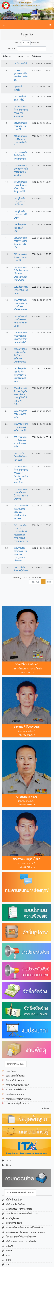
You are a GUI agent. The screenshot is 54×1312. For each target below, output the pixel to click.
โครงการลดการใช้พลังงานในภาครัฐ (21, 1237)
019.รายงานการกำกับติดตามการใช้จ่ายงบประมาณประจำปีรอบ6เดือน (21, 273)
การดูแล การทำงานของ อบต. (18, 1099)
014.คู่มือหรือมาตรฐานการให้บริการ (20, 215)
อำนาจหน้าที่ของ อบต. (15, 1081)
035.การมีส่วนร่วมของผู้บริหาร (21, 569)
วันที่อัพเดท (36, 57)
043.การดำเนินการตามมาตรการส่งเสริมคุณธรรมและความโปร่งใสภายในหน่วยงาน (21, 533)
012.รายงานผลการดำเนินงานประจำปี (20, 126)
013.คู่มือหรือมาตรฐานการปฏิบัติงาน (19, 201)
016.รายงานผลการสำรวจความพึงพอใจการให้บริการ (20, 243)
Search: (12, 49)
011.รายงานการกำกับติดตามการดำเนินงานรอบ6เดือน (21, 111)
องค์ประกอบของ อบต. (15, 1094)
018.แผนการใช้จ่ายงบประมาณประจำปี (20, 257)
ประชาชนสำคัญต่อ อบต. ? (17, 1104)
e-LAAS (9, 1246)
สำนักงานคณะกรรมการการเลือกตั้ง (21, 1242)
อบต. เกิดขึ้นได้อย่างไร (15, 1076)
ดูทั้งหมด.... (47, 1108)
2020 (8, 1165)
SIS (7, 1265)
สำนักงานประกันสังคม (15, 1204)
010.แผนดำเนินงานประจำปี (20, 98)
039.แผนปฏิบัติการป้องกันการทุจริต (20, 414)
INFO (8, 1260)
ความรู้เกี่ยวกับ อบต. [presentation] (15, 1064)
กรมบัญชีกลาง (12, 1218)
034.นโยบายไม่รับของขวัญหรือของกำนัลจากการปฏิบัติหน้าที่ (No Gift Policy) (20, 396)
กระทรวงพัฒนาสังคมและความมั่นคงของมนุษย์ (26, 1232)
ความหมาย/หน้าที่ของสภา (17, 1090)
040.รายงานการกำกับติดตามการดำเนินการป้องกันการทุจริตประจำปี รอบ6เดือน (21, 475)
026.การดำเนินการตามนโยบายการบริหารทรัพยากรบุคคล (20, 305)
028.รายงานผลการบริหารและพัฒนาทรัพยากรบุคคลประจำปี (20, 337)
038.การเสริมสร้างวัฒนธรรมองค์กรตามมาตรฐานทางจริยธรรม (20, 554)
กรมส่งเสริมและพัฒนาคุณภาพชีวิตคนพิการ (24, 1228)
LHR (8, 1255)
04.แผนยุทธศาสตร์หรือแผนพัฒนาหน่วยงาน (21, 75)
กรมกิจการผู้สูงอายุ (14, 1223)
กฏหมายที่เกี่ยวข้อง (18, 88)
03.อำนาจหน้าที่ (20, 64)
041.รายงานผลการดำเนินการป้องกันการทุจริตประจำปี (21, 494)
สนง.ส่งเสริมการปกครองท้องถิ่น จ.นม (22, 1214)
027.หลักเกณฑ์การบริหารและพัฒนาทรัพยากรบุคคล (20, 321)
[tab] (15, 1064)
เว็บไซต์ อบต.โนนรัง (14, 1200)
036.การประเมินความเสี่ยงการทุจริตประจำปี (21, 427)
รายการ (20, 57)
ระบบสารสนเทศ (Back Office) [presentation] (20, 1193)
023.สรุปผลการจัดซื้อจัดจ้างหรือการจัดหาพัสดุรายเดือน (21, 170)
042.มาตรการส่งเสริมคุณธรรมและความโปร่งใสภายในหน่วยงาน (21, 512)
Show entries (27, 43)
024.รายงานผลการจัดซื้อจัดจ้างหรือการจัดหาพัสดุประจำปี (21, 187)
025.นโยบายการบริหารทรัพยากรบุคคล (21, 290)
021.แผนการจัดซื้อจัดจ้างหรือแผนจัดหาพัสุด (20, 156)
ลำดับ (5, 57)
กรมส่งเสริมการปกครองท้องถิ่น (19, 1209)
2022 (8, 1161)
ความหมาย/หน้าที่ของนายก (17, 1085)
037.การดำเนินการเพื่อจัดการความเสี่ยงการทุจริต (20, 442)
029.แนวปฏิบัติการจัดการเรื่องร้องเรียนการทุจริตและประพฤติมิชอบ (20, 355)
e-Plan (9, 1251)
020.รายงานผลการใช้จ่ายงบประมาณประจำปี (20, 141)
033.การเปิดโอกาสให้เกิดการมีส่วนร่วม (21, 457)
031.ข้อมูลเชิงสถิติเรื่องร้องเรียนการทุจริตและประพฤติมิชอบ (20, 375)
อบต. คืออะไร (11, 1071)
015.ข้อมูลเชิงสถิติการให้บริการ (20, 228)
